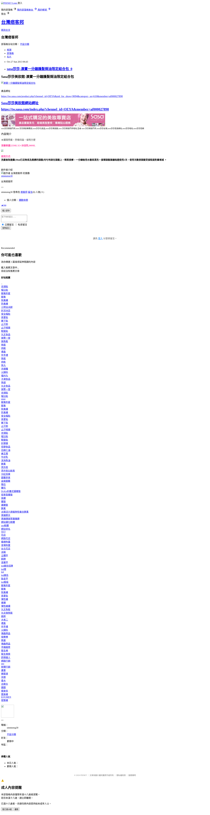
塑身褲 (4, 694)
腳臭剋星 (5, 293)
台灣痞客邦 (12, 22)
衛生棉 (4, 650)
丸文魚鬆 (5, 609)
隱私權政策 (121, 775)
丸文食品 (5, 334)
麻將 (3, 616)
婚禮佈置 (5, 542)
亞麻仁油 (5, 450)
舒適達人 (5, 657)
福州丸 (4, 375)
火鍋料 (4, 372)
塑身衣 (4, 691)
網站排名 (5, 529)
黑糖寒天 (5, 515)
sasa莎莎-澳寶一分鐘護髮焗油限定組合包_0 (39, 69)
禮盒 (3, 351)
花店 (3, 535)
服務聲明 (132, 775)
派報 (3, 552)
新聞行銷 (5, 667)
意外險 (4, 467)
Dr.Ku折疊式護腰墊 (11, 491)
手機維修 (5, 647)
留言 (30, 192)
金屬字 (4, 562)
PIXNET (83, 775)
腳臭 (3, 297)
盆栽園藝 (5, 481)
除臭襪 (4, 300)
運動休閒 (23, 200)
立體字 (4, 555)
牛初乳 (4, 457)
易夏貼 (4, 317)
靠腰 (3, 498)
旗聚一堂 (5, 338)
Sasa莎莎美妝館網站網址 (20, 103)
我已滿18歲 (7, 809)
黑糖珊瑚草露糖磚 (10, 518)
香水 (3, 680)
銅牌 (3, 559)
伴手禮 (4, 355)
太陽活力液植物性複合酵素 (15, 512)
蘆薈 (3, 670)
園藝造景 (5, 477)
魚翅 (3, 382)
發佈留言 (6, 228)
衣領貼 (4, 286)
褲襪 (3, 602)
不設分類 (24, 44)
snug (3, 399)
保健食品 (5, 447)
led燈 (3, 569)
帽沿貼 (4, 290)
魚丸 (3, 365)
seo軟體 (5, 525)
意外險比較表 (8, 471)
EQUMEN (6, 697)
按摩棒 (4, 637)
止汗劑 (4, 324)
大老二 (4, 620)
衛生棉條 (5, 654)
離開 (16, 809)
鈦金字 (4, 578)
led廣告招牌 (7, 566)
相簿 (9, 50)
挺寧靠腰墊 (7, 495)
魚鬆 (3, 345)
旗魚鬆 (4, 341)
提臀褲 (4, 700)
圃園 (3, 687)
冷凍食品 (5, 379)
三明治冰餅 (7, 307)
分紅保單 (5, 474)
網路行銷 (5, 661)
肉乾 (3, 362)
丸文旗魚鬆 (7, 613)
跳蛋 (3, 640)
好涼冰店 (5, 310)
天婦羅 (4, 369)
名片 (9, 57)
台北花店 (5, 548)
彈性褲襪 (5, 606)
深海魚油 (5, 460)
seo (2, 663)
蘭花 (3, 488)
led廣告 (4, 575)
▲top (3, 205)
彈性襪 (4, 599)
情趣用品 (5, 633)
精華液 (4, 674)
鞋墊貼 (4, 331)
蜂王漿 (4, 453)
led (2, 572)
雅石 (3, 484)
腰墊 (3, 501)
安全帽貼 (5, 314)
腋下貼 (4, 321)
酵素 (3, 464)
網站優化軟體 (8, 522)
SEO (3, 531)
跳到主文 (5, 30)
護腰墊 (4, 505)
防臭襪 (4, 304)
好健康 (4, 443)
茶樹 (3, 677)
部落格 (10, 53)
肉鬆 (3, 348)
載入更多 (6, 211)
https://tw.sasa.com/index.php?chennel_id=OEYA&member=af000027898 (55, 109)
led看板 (4, 582)
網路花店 (5, 538)
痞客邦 (24, 192)
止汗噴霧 (5, 327)
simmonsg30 (7, 176)
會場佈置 (5, 545)
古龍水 (4, 684)
